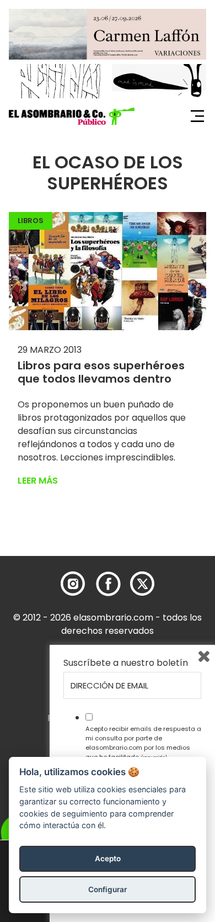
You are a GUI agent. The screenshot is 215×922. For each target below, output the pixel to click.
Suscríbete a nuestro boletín (125, 663)
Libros (31, 220)
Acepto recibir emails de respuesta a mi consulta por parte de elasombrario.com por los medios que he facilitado (143, 742)
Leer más (38, 480)
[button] (72, 116)
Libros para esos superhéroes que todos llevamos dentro (101, 372)
